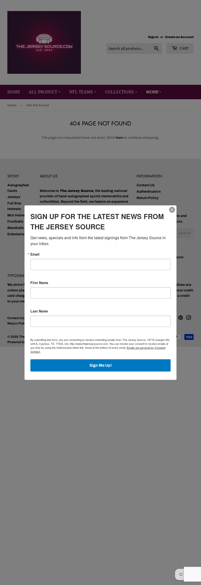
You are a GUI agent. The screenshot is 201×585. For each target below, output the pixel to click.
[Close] (172, 210)
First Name (39, 282)
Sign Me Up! (100, 365)
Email (34, 254)
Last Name (39, 311)
